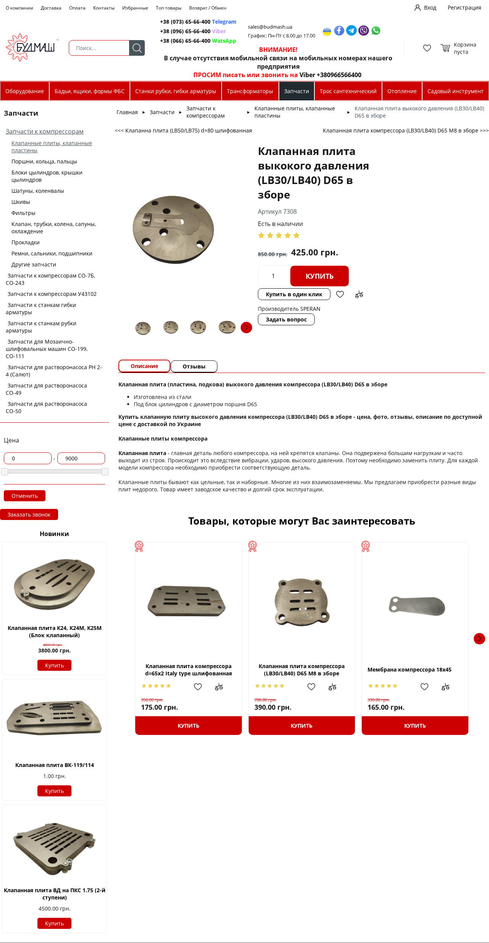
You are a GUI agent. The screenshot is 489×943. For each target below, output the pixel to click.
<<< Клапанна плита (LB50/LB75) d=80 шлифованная (183, 130)
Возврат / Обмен (208, 8)
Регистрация (464, 7)
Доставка (51, 8)
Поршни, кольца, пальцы (44, 161)
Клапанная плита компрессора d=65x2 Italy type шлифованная (188, 669)
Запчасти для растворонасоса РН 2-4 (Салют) (54, 370)
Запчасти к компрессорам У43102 (52, 293)
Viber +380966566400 (330, 75)
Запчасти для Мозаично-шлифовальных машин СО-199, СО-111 (46, 349)
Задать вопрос (286, 319)
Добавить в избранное (340, 294)
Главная (127, 112)
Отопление (402, 91)
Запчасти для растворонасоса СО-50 (46, 407)
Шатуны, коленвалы (37, 190)
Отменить (24, 495)
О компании (19, 8)
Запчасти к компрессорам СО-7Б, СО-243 (50, 279)
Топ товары (168, 8)
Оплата (77, 8)
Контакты (104, 8)
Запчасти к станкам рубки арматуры (41, 327)
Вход (430, 7)
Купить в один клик (294, 294)
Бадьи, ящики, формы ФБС (90, 91)
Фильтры (23, 212)
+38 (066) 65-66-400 (185, 40)
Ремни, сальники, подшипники (51, 253)
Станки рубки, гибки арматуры (175, 91)
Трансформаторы (250, 91)
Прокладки (25, 242)
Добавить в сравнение (359, 294)
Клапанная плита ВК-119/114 (54, 765)
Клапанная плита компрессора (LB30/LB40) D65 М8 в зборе (302, 669)
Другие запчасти (33, 264)
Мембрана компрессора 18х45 (410, 669)
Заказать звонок (29, 514)
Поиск (137, 48)
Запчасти (296, 91)
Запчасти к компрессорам (45, 131)
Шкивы (20, 201)
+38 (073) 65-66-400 (185, 21)
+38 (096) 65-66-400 (185, 31)
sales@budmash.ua (270, 27)
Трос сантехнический (348, 91)
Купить (54, 665)
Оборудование (24, 91)
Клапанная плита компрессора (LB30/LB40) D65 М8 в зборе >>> (406, 130)
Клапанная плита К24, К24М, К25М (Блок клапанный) (55, 631)
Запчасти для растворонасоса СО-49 (46, 389)
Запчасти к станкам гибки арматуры (41, 308)
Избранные (135, 8)
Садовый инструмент (455, 91)
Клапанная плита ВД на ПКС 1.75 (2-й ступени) (54, 893)
